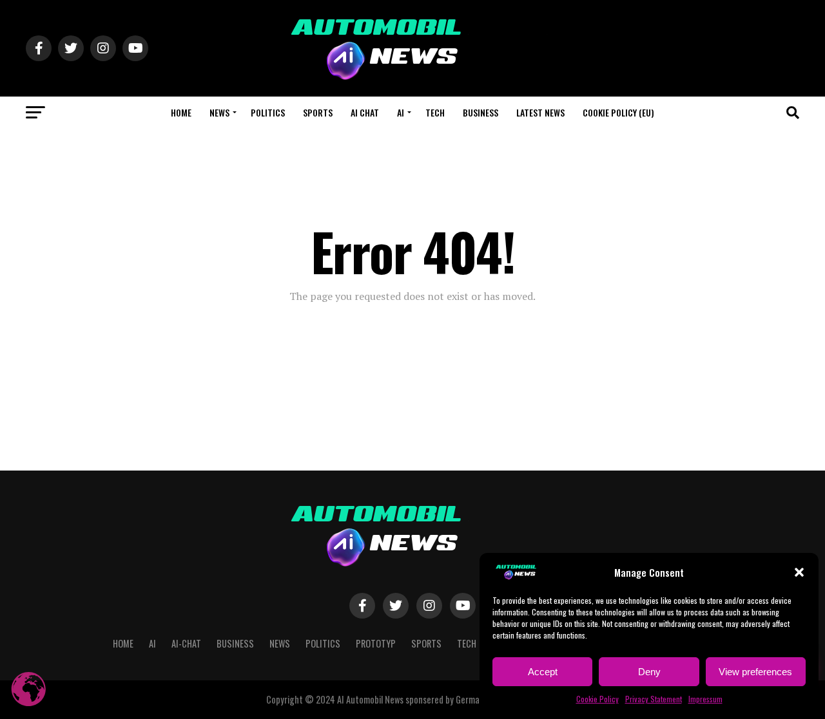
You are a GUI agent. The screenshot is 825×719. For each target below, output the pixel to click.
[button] (799, 572)
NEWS (219, 112)
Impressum (705, 698)
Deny (649, 671)
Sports (318, 112)
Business (480, 112)
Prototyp (376, 643)
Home (181, 112)
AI (400, 112)
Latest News (540, 112)
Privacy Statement (653, 698)
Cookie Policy (597, 698)
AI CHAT (365, 112)
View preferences (755, 671)
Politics (268, 112)
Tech (435, 112)
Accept (543, 671)
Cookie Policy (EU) (618, 112)
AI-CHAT (186, 643)
